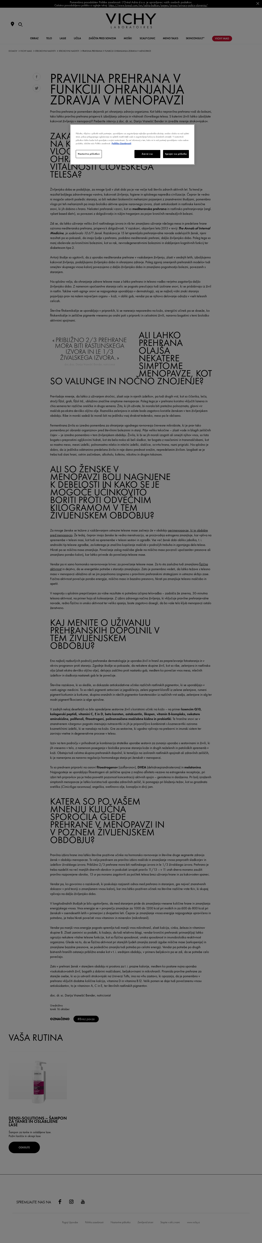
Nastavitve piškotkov (89, 153)
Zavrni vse (147, 153)
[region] (132, 144)
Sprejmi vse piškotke (176, 153)
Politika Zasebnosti (121, 143)
